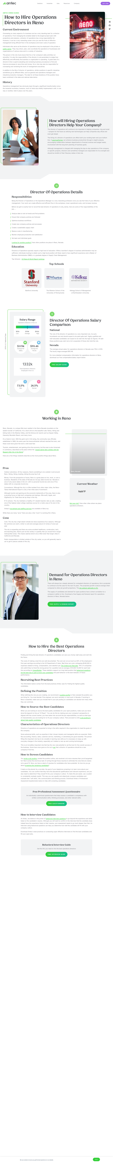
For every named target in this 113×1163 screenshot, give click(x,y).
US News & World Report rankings (33, 259)
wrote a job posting (30, 758)
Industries (49, 3)
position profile (65, 695)
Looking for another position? (21, 242)
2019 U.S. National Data (5, 341)
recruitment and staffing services (21, 508)
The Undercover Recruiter (69, 665)
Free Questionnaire (56, 803)
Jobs (58, 3)
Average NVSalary (20, 349)
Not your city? (74, 503)
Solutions (39, 3)
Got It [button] (96, 1159)
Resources (67, 3)
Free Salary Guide (59, 364)
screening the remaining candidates (37, 765)
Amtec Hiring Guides (11, 13)
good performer (57, 140)
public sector (7, 49)
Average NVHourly (34, 349)
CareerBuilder (37, 670)
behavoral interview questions (56, 818)
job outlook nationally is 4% (88, 588)
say (54, 747)
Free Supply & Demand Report (62, 604)
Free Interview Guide (56, 854)
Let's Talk (105, 3)
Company (76, 3)
